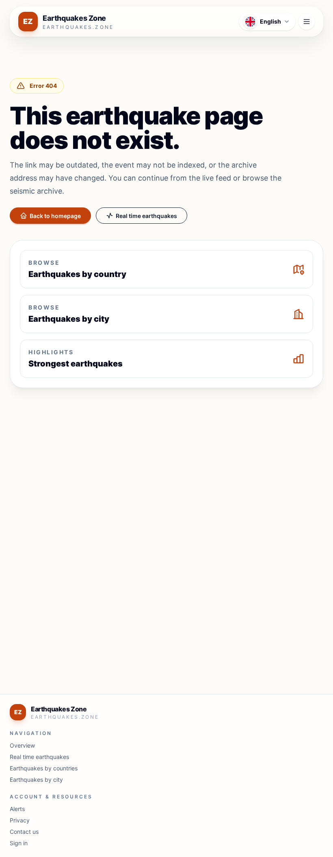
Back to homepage (55, 215)
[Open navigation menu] (306, 21)
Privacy (20, 820)
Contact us (24, 831)
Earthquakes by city (36, 779)
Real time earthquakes (146, 215)
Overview (22, 745)
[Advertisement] (166, 455)
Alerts (17, 808)
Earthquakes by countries (44, 768)
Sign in (19, 843)
